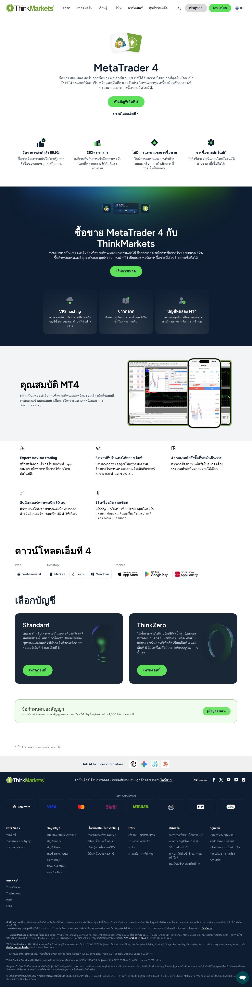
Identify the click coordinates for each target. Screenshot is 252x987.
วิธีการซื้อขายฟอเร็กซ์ (101, 853)
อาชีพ (131, 847)
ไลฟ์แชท (166, 780)
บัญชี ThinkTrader (57, 853)
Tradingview (13, 893)
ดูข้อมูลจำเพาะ (217, 711)
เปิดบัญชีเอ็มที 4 (126, 102)
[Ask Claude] (165, 764)
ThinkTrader (13, 887)
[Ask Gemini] (144, 764)
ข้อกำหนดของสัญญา (19, 841)
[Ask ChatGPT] (133, 764)
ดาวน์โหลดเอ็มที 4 (126, 113)
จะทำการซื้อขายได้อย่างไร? (186, 835)
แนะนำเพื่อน (54, 872)
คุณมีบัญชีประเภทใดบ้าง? (184, 863)
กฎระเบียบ (216, 860)
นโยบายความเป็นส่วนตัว (225, 847)
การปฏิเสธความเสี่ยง (222, 853)
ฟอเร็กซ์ (11, 835)
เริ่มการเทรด (126, 271)
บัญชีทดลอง (54, 841)
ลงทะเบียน (220, 8)
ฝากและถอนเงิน (56, 866)
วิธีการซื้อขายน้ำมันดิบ (101, 841)
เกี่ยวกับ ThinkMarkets (141, 835)
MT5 (9, 899)
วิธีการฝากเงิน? (178, 847)
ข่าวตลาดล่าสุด (15, 847)
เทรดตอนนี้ (37, 670)
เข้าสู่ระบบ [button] (196, 8)
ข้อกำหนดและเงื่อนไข (223, 841)
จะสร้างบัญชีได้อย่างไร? (183, 841)
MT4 (9, 906)
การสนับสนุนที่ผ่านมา (141, 853)
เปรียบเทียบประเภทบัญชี (61, 835)
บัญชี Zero (53, 847)
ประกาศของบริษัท (139, 841)
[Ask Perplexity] (155, 764)
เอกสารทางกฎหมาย (221, 835)
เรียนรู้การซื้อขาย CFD (101, 847)
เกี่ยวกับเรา (206, 928)
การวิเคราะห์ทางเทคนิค (102, 835)
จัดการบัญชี (54, 860)
